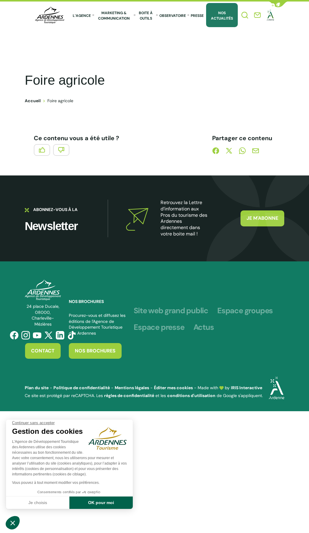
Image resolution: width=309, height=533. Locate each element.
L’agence (82, 15)
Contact (43, 351)
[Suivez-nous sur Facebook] (14, 335)
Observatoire (172, 15)
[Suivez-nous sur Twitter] (48, 335)
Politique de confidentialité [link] (81, 387)
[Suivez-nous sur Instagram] (25, 335)
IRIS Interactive (246, 387)
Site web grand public (171, 311)
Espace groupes (245, 311)
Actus (203, 327)
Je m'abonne (262, 218)
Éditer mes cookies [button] (173, 387)
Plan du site (37, 387)
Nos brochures (95, 351)
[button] (278, 4)
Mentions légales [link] (132, 387)
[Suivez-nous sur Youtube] (37, 335)
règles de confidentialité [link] (129, 395)
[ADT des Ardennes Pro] (49, 15)
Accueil (33, 100)
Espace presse (159, 327)
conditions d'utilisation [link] (191, 395)
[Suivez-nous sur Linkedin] (60, 335)
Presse (197, 15)
